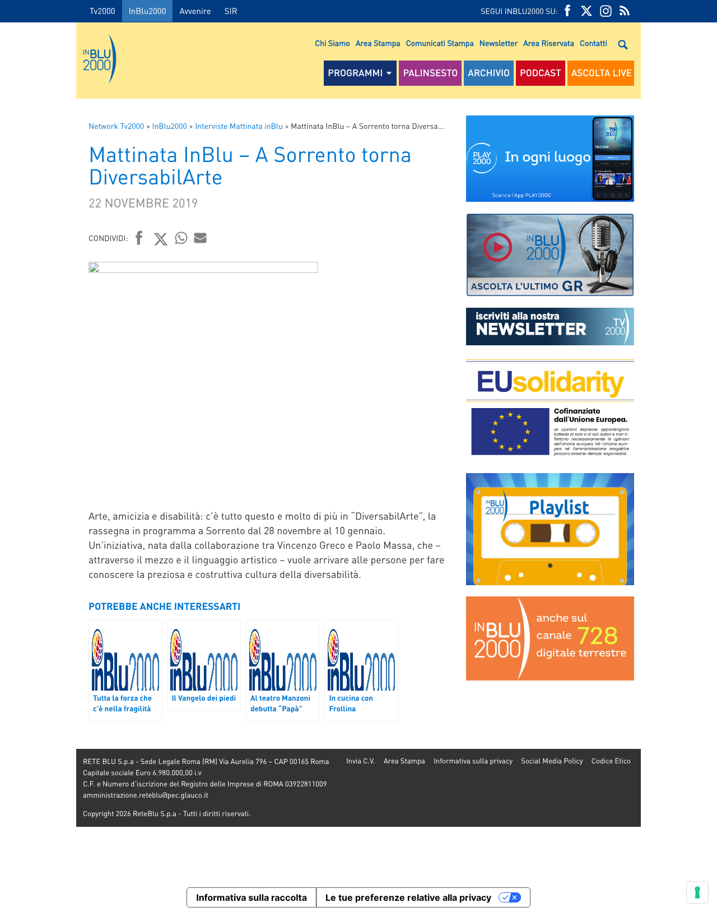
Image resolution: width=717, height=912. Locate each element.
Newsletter (498, 43)
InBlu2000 (147, 10)
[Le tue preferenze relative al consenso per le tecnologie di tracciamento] (697, 892)
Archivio (489, 73)
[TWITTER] (586, 11)
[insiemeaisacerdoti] (38, 463)
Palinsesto (430, 73)
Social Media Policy (552, 761)
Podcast (540, 73)
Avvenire (195, 10)
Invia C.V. (360, 761)
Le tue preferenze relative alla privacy (408, 897)
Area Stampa (378, 43)
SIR (231, 10)
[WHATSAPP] (181, 238)
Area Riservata (548, 43)
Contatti (593, 43)
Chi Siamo (332, 43)
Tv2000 (102, 10)
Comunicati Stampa (440, 43)
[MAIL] (200, 238)
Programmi (355, 73)
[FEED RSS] (624, 11)
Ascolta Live (601, 73)
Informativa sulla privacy (473, 761)
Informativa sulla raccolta (251, 897)
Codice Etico (611, 761)
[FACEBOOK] (567, 11)
